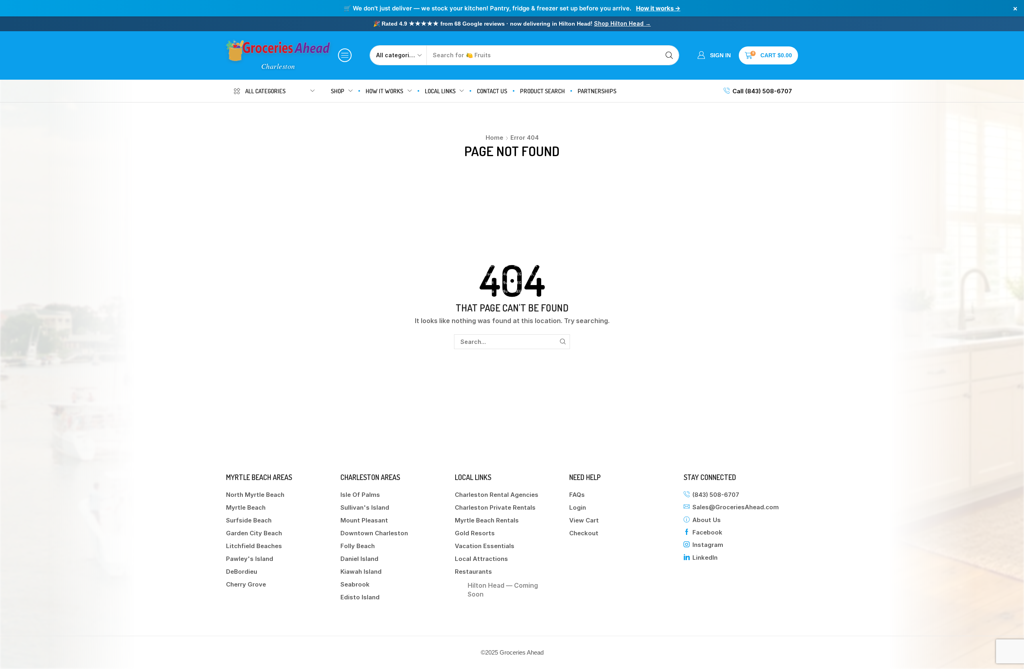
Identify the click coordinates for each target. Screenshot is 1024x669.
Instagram (707, 544)
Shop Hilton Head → (622, 23)
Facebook (707, 532)
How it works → (658, 8)
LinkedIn (705, 557)
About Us (706, 520)
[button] (345, 55)
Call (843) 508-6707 (762, 91)
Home (494, 137)
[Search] (669, 55)
